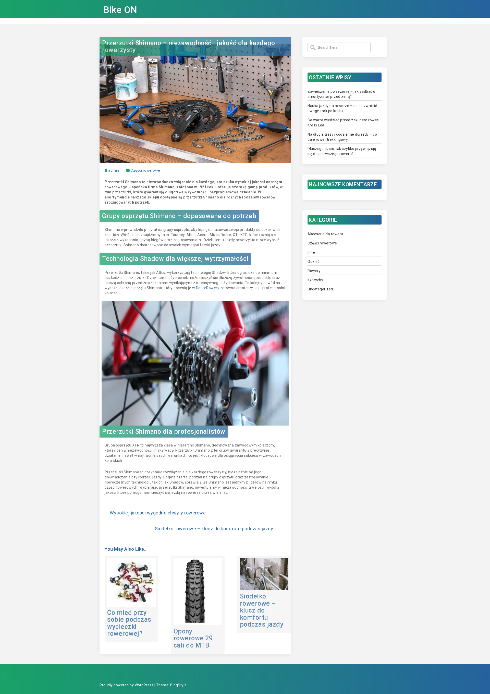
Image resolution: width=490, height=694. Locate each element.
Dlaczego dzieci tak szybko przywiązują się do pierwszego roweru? (342, 151)
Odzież (314, 262)
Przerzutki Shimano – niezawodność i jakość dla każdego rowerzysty (188, 46)
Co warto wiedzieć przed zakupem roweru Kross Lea (344, 122)
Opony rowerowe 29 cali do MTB (193, 638)
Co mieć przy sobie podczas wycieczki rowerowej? (129, 623)
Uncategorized (320, 289)
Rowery (314, 271)
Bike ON (120, 10)
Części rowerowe (145, 170)
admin (113, 170)
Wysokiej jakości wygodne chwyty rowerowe (158, 512)
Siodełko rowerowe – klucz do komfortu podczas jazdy (214, 528)
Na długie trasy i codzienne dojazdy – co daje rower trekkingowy (342, 137)
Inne (311, 252)
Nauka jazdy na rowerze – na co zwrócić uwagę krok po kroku (342, 108)
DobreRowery (207, 288)
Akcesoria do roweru (325, 234)
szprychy (315, 280)
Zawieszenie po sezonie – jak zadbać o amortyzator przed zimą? (341, 94)
